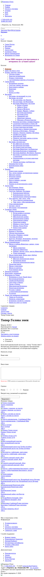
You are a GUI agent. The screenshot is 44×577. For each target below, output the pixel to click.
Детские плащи (14, 74)
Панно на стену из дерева (18, 302)
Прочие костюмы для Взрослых (24, 162)
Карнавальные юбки (16, 165)
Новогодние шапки (20, 228)
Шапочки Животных (20, 249)
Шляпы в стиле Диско (21, 224)
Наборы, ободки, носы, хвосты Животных (28, 251)
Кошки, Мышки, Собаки (25, 111)
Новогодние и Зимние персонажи (25, 129)
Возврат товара (10, 537)
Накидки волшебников (17, 76)
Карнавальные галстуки (21, 195)
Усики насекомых (19, 253)
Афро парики (13, 182)
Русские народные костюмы (23, 127)
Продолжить (5, 399)
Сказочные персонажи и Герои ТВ (25, 123)
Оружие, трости (14, 206)
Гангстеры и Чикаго (16, 282)
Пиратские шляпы (19, 222)
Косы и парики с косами (17, 180)
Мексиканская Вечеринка (18, 286)
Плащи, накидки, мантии (14, 72)
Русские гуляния (15, 290)
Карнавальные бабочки (21, 193)
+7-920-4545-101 (9, 566)
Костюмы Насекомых (24, 112)
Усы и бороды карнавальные (23, 200)
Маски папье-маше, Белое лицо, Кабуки (23, 255)
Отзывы (8, 10)
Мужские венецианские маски (23, 262)
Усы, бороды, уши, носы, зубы (19, 198)
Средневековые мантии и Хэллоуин (21, 80)
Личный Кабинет (11, 541)
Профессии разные (19, 134)
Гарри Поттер (10, 44)
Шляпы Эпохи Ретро (20, 226)
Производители (10, 553)
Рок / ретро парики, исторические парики (23, 173)
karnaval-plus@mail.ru (30, 566)
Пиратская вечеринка (16, 288)
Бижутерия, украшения (13, 273)
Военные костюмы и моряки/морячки (26, 122)
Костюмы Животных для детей (24, 103)
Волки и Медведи (23, 109)
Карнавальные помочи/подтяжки (24, 196)
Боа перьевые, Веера (16, 187)
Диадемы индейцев (16, 237)
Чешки (11, 167)
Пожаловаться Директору (14, 539)
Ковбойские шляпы (20, 215)
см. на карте (34, 568)
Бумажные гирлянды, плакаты (19, 301)
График (7, 7)
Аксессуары (9, 50)
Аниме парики (14, 178)
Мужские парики (15, 176)
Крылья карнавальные (17, 189)
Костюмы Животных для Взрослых (25, 149)
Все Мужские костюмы (21, 145)
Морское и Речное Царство (26, 120)
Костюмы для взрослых (17, 142)
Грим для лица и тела (12, 71)
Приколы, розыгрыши (16, 299)
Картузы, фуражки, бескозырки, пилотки (23, 238)
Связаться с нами (11, 530)
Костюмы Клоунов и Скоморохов (24, 151)
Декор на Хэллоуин (16, 297)
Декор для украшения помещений (17, 295)
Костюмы (8, 46)
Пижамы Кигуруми (16, 164)
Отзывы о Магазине (12, 544)
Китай (14, 327)
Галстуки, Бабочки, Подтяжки (19, 191)
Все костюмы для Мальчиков (23, 102)
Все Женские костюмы (21, 144)
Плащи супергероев (16, 78)
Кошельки (12, 89)
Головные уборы (11, 52)
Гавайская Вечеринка (16, 280)
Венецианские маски (16, 257)
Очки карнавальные (16, 204)
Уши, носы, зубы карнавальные (24, 202)
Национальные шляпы (21, 218)
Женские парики (15, 175)
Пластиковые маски (16, 269)
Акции (7, 555)
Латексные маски (15, 264)
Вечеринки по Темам (12, 55)
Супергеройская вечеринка (18, 291)
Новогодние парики (16, 171)
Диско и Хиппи (14, 284)
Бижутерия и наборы (16, 87)
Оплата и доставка (11, 9)
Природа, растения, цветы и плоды (25, 138)
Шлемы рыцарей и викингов (19, 240)
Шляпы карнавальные (16, 211)
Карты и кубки (14, 92)
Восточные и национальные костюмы (26, 125)
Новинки (8, 69)
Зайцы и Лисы (22, 107)
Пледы (11, 91)
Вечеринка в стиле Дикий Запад (20, 277)
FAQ (6, 14)
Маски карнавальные (12, 53)
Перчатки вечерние (12, 271)
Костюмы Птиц (22, 114)
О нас (7, 525)
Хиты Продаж (10, 559)
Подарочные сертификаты (14, 543)
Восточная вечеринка (16, 279)
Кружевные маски (19, 260)
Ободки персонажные (16, 233)
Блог (6, 12)
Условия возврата (11, 523)
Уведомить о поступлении (10, 334)
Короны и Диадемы (16, 231)
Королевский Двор (19, 136)
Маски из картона (15, 268)
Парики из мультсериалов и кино (20, 184)
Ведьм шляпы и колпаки (21, 213)
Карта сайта (9, 546)
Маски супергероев (16, 266)
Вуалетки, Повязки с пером (18, 235)
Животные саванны (24, 118)
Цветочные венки (15, 229)
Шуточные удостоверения (18, 207)
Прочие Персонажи (20, 140)
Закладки (8, 560)
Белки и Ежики (22, 105)
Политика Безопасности (13, 528)
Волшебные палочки (16, 83)
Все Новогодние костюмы (22, 147)
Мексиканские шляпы (21, 217)
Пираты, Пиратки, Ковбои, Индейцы (26, 133)
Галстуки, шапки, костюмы (18, 85)
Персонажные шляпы (20, 220)
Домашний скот (22, 116)
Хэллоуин (12, 293)
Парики (7, 48)
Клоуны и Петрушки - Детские (24, 131)
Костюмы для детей (16, 98)
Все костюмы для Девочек (22, 100)
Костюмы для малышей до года (20, 96)
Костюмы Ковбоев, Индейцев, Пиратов (27, 153)
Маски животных (19, 248)
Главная (7, 5)
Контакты (8, 16)
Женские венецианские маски (23, 259)
